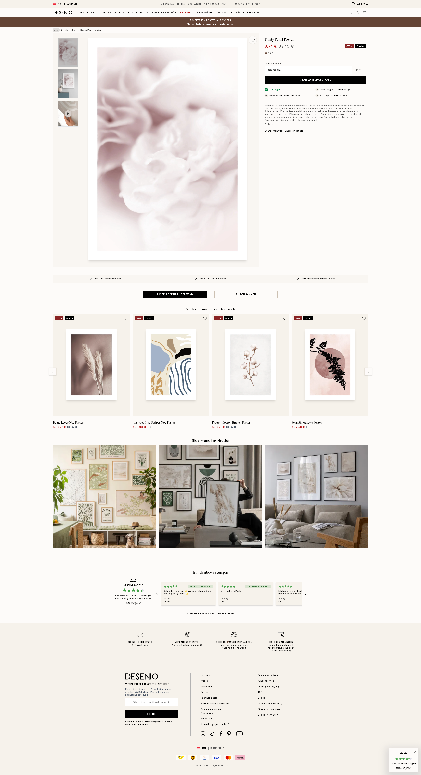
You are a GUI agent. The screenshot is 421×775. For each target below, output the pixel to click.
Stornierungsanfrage (269, 709)
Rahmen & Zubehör (164, 12)
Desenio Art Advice (268, 675)
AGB (260, 692)
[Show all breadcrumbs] (56, 30)
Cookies (262, 697)
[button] (360, 70)
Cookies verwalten (268, 715)
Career (204, 692)
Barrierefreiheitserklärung (215, 703)
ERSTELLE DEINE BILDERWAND (175, 294)
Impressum (207, 686)
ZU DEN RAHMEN (246, 294)
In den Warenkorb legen (315, 80)
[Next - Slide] (368, 371)
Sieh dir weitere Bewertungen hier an (210, 613)
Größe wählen (273, 63)
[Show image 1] (68, 52)
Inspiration (224, 12)
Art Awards (207, 718)
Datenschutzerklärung (145, 721)
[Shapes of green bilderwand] (210, 496)
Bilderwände (205, 12)
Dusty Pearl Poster (90, 30)
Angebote (186, 12)
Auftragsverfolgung (268, 686)
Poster (119, 12)
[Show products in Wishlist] (357, 12)
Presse (204, 680)
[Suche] (350, 12)
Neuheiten (104, 12)
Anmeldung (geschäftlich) (215, 724)
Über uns (205, 675)
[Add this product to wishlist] (253, 40)
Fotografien (70, 30)
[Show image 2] (68, 83)
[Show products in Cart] (364, 12)
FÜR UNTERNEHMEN (247, 12)
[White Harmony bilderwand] (316, 496)
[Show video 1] (68, 114)
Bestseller (87, 12)
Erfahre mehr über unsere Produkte (284, 130)
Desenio (220, 765)
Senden (151, 714)
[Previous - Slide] (53, 371)
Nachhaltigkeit (209, 697)
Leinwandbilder (138, 12)
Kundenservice (266, 680)
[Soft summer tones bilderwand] (104, 496)
